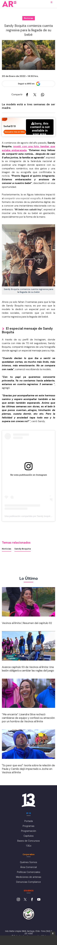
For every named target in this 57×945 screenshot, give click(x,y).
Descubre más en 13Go (15, 132)
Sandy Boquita (22, 548)
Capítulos (29, 835)
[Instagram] (18, 899)
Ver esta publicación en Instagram (28, 475)
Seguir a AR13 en (26, 83)
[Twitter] (25, 899)
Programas (28, 826)
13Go (28, 845)
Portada (28, 821)
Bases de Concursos (28, 840)
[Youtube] (39, 899)
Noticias (6, 548)
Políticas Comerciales (28, 872)
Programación (28, 831)
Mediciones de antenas (28, 877)
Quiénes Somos (28, 862)
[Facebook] (32, 899)
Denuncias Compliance (28, 882)
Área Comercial (28, 867)
